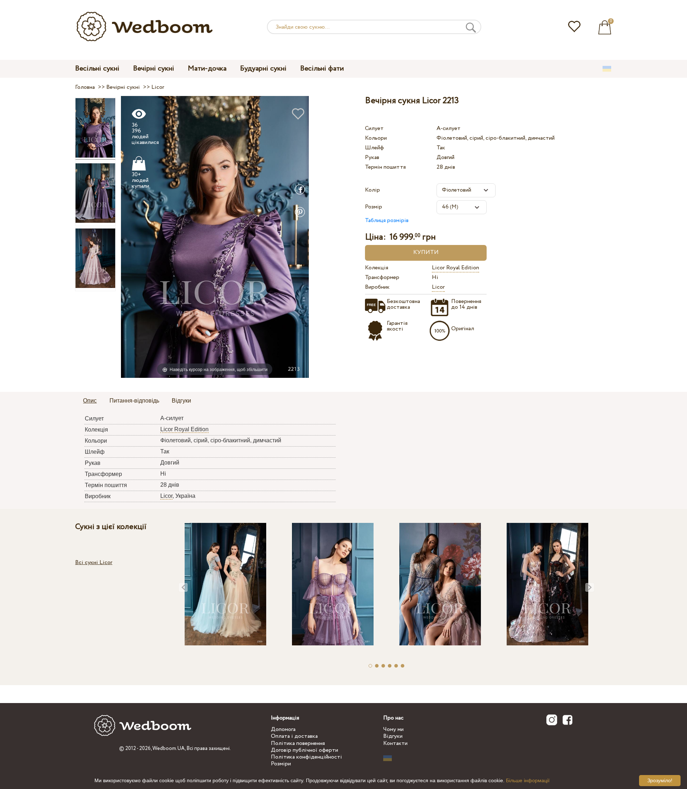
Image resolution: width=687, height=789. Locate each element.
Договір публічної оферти (304, 750)
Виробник (377, 287)
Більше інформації (528, 780)
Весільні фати (322, 68)
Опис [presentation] (90, 401)
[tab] (89, 401)
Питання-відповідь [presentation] (134, 401)
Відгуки (393, 736)
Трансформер (382, 277)
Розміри (281, 764)
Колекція (376, 267)
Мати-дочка (207, 68)
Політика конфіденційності (306, 757)
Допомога (283, 729)
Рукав (372, 157)
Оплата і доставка (294, 736)
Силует (374, 128)
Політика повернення (298, 743)
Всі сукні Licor (93, 562)
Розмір (373, 206)
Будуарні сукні (263, 68)
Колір (372, 190)
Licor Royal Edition (455, 268)
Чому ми (393, 729)
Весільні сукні (97, 68)
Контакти (395, 743)
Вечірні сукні (153, 68)
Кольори (376, 138)
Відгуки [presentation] (181, 401)
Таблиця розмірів (387, 220)
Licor (438, 287)
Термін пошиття (385, 167)
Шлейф (374, 147)
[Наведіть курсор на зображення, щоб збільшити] (215, 236)
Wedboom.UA (168, 748)
